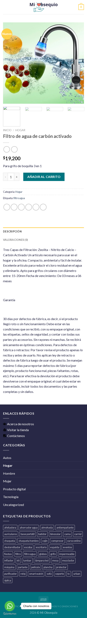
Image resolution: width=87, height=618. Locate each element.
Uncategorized (13, 505)
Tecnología (10, 497)
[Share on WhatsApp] (6, 207)
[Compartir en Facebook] (14, 207)
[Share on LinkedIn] (43, 207)
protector (61, 567)
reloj (22, 573)
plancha (48, 567)
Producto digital (14, 489)
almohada (47, 527)
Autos (7, 458)
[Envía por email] (28, 207)
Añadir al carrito (43, 177)
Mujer (7, 481)
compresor (57, 540)
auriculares (10, 534)
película (35, 567)
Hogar (20, 130)
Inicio (7, 130)
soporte (59, 573)
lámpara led (42, 560)
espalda (54, 547)
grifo (53, 554)
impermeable (66, 554)
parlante (23, 567)
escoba (28, 547)
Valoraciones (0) (15, 239)
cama (67, 534)
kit (18, 560)
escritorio (41, 547)
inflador (8, 560)
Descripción (12, 231)
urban (76, 573)
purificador (10, 573)
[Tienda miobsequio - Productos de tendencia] (43, 7)
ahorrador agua (29, 527)
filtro (18, 554)
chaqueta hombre (29, 540)
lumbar (27, 560)
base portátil (28, 534)
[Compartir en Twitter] (21, 207)
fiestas (8, 554)
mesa (55, 560)
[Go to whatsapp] (10, 606)
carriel (78, 534)
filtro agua (19, 198)
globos (43, 554)
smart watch (36, 573)
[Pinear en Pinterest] (36, 207)
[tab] (43, 231)
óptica (7, 580)
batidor (42, 534)
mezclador (68, 560)
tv (69, 573)
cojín (45, 540)
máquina (9, 567)
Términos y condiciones (61, 606)
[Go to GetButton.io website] (9, 614)
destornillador (12, 547)
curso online (74, 540)
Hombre (9, 473)
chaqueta (9, 540)
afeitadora (10, 527)
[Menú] (5, 7)
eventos (67, 547)
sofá (49, 573)
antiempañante (65, 527)
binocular (55, 534)
